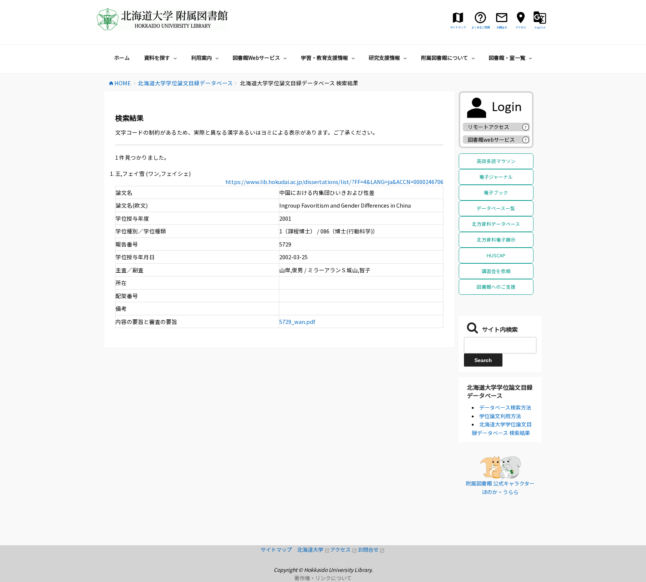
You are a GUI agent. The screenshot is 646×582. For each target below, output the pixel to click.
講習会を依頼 (496, 271)
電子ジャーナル (496, 176)
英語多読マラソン (496, 161)
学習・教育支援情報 (324, 57)
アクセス (343, 549)
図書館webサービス (491, 139)
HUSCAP (496, 255)
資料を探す (157, 57)
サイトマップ (279, 549)
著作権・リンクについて (323, 578)
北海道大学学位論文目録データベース (500, 391)
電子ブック (496, 192)
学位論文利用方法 (500, 416)
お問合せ (371, 549)
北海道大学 (313, 549)
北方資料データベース (496, 223)
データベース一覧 (496, 208)
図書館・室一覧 (507, 57)
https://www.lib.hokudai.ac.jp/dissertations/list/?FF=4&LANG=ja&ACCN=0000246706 (334, 182)
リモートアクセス (488, 127)
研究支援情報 (384, 57)
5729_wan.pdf (297, 321)
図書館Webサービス (256, 57)
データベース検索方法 (505, 407)
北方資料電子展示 (496, 239)
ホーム (122, 57)
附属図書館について (444, 57)
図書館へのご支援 (496, 286)
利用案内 (201, 57)
